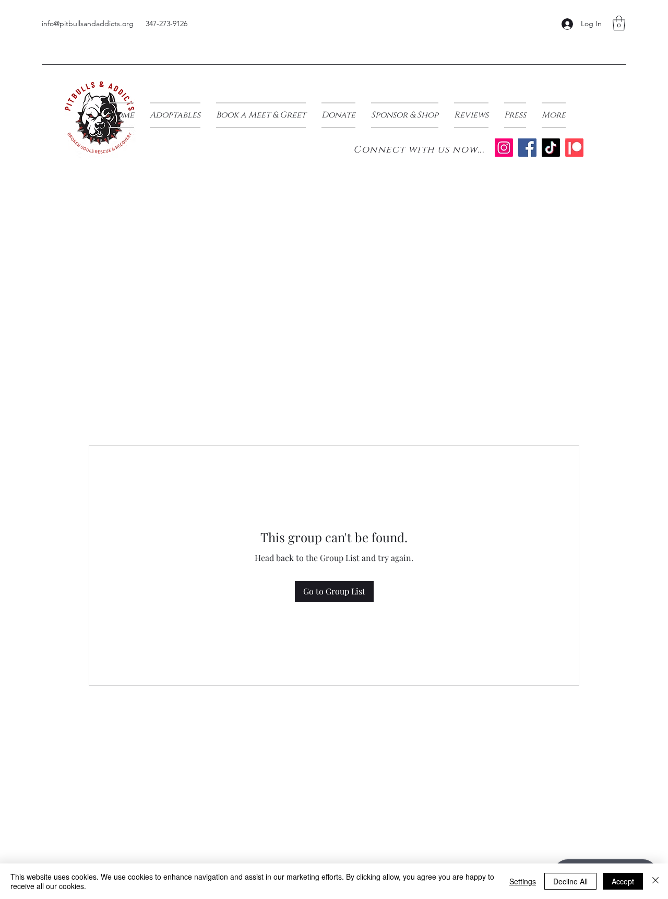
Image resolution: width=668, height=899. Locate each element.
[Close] (655, 881)
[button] (619, 23)
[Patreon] (574, 147)
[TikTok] (551, 147)
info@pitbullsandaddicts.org (88, 23)
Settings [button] (522, 881)
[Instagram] (504, 147)
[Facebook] (527, 147)
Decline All (570, 881)
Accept (623, 881)
